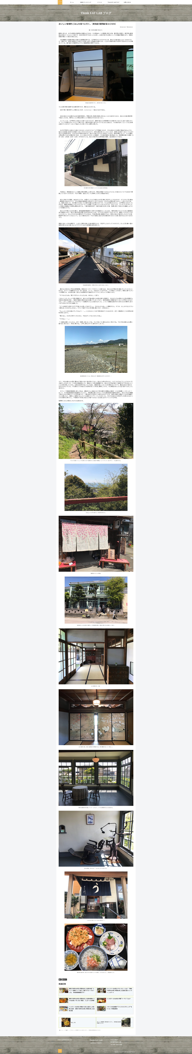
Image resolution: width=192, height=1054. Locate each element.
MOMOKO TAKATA (96, 1043)
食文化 (65, 979)
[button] (96, 376)
